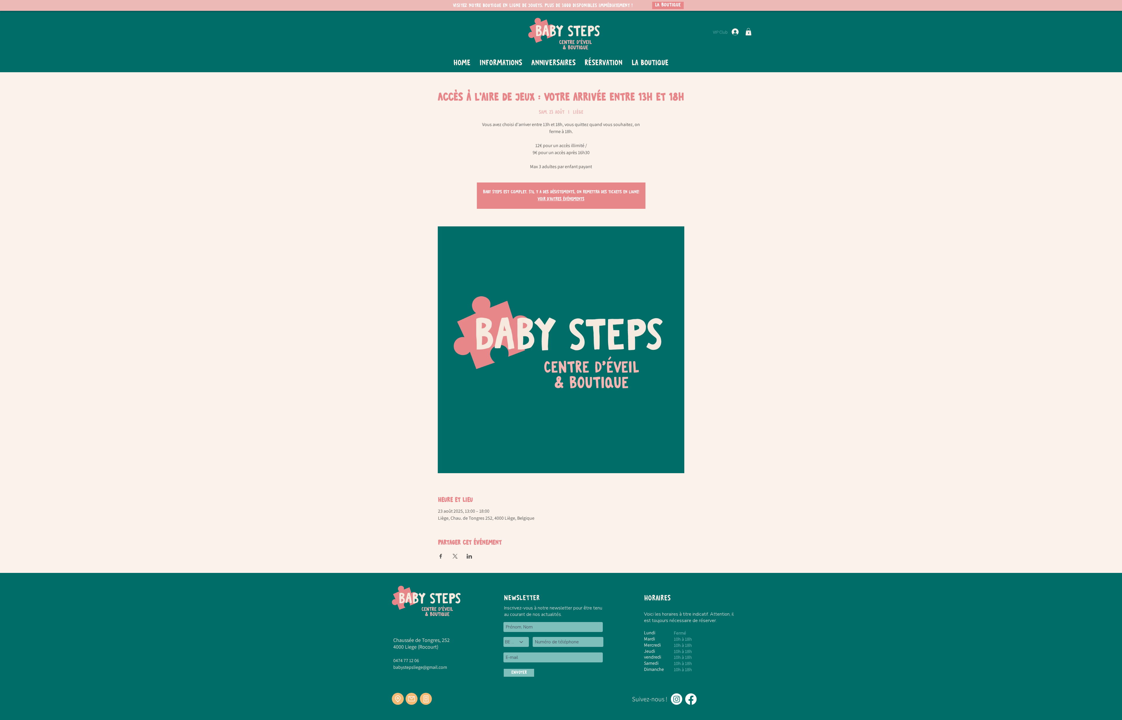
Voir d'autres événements (561, 199)
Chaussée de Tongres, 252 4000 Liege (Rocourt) (421, 643)
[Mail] (412, 699)
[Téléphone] (426, 699)
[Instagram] (676, 699)
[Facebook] (691, 699)
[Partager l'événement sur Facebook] (441, 556)
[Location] (398, 699)
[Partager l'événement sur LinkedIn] (469, 556)
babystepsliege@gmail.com (420, 667)
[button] (748, 31)
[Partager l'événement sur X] (455, 556)
